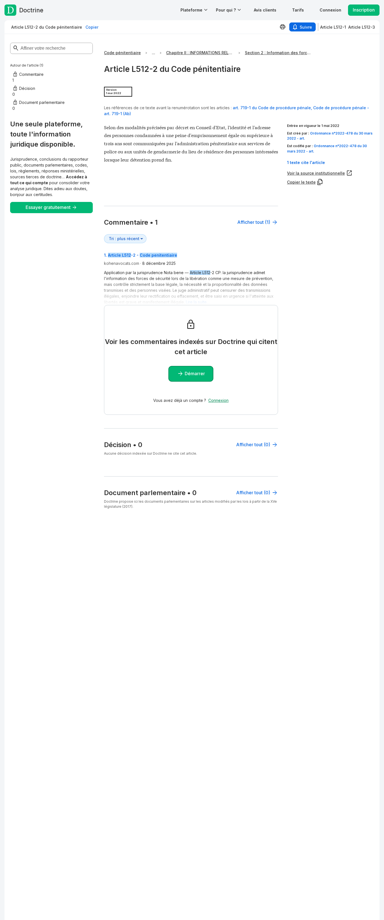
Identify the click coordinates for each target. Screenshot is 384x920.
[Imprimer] (282, 26)
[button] (265, 10)
